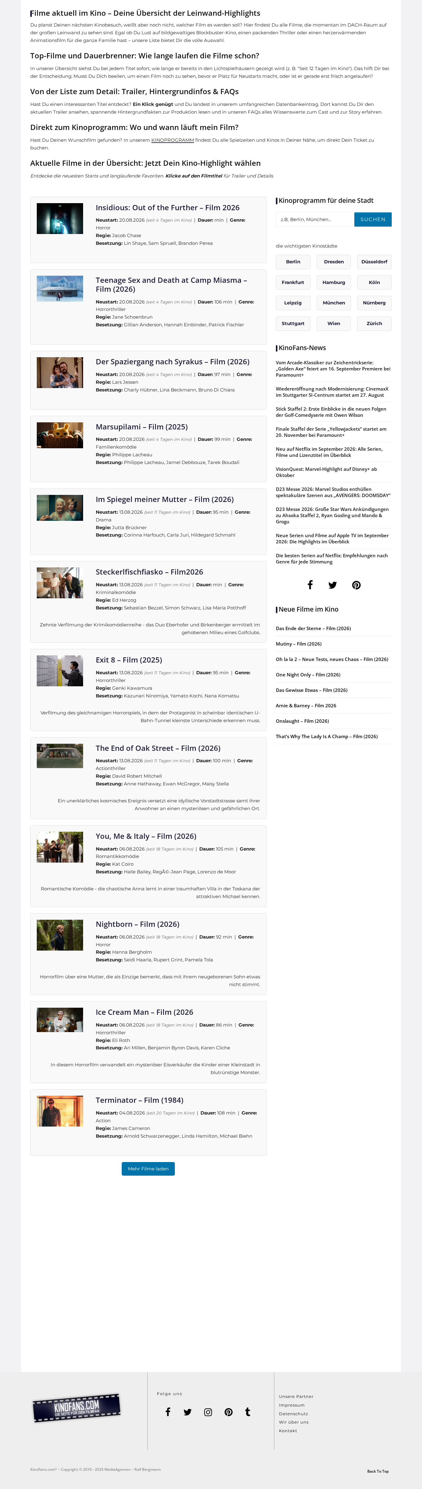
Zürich (374, 323)
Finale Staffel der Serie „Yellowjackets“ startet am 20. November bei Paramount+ (331, 432)
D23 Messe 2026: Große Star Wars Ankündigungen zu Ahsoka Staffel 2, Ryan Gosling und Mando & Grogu (332, 515)
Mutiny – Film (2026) (299, 644)
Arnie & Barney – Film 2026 (306, 705)
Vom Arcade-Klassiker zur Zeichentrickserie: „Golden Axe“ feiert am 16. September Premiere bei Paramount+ (333, 368)
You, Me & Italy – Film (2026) (146, 836)
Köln (374, 282)
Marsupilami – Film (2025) (142, 426)
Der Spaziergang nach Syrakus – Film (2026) (173, 361)
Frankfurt (293, 282)
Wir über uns (294, 1422)
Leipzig (293, 303)
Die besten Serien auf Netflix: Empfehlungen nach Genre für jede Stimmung (332, 558)
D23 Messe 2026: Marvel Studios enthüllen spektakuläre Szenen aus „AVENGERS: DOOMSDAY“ (333, 492)
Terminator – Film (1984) (140, 1100)
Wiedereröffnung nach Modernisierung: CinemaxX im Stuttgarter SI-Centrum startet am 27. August (332, 392)
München (334, 303)
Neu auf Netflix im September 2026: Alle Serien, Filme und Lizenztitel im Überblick (329, 452)
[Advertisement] (211, 1281)
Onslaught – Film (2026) (302, 721)
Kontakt (288, 1430)
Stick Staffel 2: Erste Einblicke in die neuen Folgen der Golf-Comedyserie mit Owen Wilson (331, 412)
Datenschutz (293, 1413)
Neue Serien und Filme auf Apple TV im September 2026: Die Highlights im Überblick (332, 538)
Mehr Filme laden (148, 1169)
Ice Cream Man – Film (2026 (144, 1012)
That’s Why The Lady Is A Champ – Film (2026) (327, 736)
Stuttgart (293, 323)
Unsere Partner (296, 1396)
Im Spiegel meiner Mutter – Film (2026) (165, 499)
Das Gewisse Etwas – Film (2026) (312, 690)
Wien (333, 323)
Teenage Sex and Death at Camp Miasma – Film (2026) (171, 284)
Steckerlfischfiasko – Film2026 (149, 572)
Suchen (373, 219)
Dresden (334, 262)
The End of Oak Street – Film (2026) (158, 748)
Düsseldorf (374, 262)
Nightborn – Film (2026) (137, 924)
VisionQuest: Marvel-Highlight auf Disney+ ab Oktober (326, 472)
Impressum (292, 1405)
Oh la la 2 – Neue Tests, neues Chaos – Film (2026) (332, 659)
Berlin (293, 262)
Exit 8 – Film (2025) (129, 660)
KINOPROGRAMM (172, 140)
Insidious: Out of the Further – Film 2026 (168, 207)
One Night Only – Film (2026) (308, 674)
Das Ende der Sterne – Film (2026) (313, 628)
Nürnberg (374, 303)
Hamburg (334, 282)
